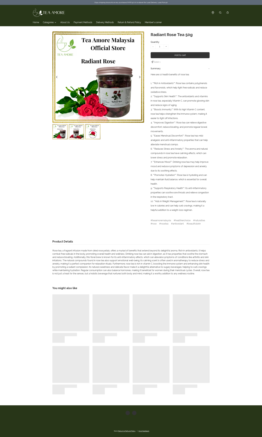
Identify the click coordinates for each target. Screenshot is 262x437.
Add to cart (180, 55)
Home (36, 22)
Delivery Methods (105, 22)
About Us (65, 22)
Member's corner (153, 22)
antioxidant (178, 223)
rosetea (164, 223)
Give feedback (144, 431)
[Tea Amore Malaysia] (49, 12)
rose (154, 223)
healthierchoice (182, 220)
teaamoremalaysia (161, 220)
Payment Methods (83, 22)
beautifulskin (194, 223)
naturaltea (200, 220)
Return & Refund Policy (129, 22)
